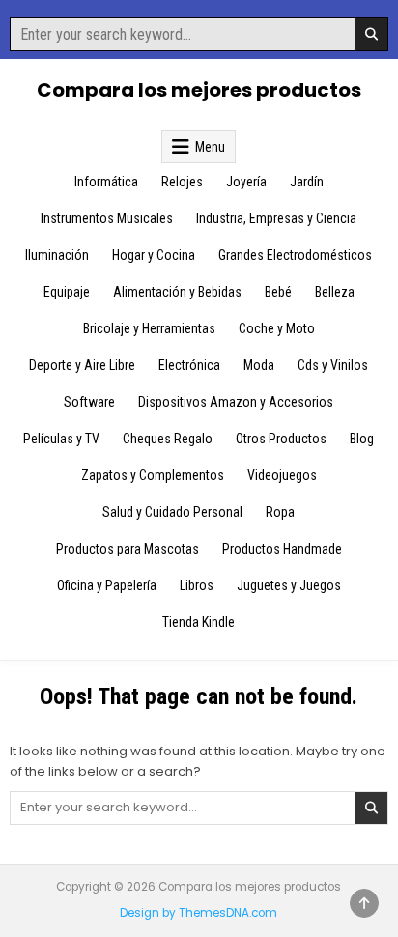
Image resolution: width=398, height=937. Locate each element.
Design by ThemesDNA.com (198, 913)
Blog (362, 438)
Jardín (307, 181)
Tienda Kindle (198, 622)
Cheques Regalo (168, 438)
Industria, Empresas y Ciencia (276, 218)
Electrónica (189, 365)
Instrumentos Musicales (107, 218)
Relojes (182, 181)
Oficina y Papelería (106, 585)
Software (89, 402)
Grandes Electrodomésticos (295, 255)
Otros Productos (281, 438)
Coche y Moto (277, 328)
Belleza (335, 291)
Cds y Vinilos (333, 365)
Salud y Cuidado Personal (172, 512)
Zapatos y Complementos (152, 475)
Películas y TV (61, 438)
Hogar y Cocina (153, 255)
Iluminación (57, 255)
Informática (106, 181)
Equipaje (66, 291)
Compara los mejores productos (199, 89)
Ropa (280, 512)
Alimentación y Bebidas (177, 291)
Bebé (278, 291)
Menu (210, 147)
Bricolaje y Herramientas (149, 328)
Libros (196, 585)
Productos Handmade (282, 548)
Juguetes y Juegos (289, 585)
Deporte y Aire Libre (82, 365)
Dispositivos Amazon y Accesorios (235, 402)
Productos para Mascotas (127, 548)
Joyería (246, 181)
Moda (258, 365)
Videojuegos (282, 475)
